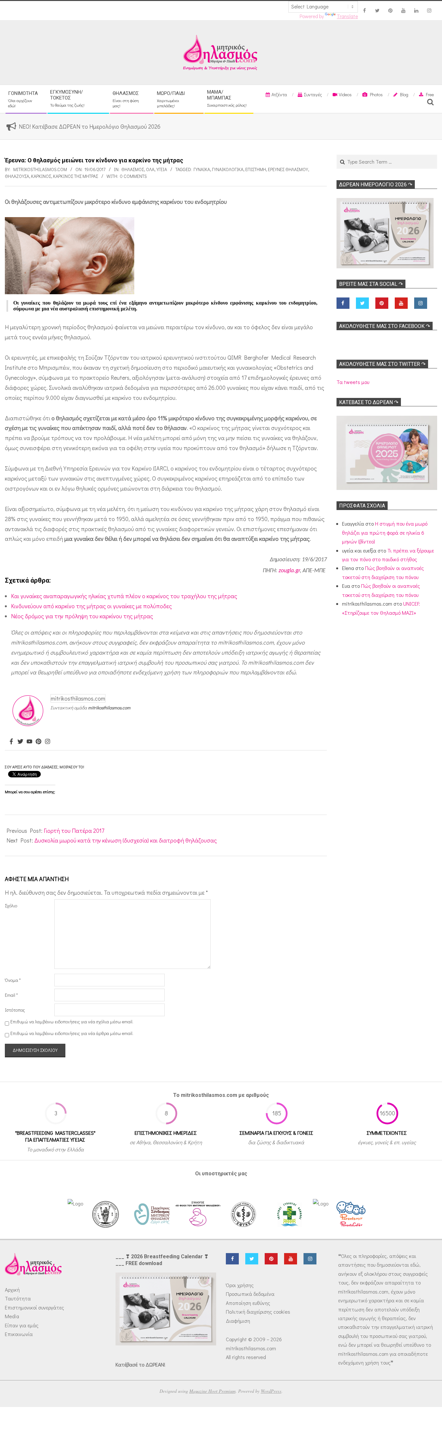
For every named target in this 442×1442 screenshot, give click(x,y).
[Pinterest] (38, 741)
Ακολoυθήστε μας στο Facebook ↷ (384, 326)
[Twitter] (20, 741)
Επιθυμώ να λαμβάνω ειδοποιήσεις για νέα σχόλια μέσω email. (71, 1021)
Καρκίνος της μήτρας (75, 176)
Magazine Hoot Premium (212, 1391)
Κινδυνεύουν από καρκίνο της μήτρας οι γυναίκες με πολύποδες (91, 606)
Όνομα (13, 980)
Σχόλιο (11, 905)
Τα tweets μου (353, 381)
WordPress (271, 1391)
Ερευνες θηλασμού (288, 169)
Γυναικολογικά (227, 169)
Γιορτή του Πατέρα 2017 (74, 830)
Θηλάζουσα (17, 176)
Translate (347, 16)
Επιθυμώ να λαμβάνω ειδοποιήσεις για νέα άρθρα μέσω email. (71, 1033)
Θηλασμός (132, 169)
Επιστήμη (255, 169)
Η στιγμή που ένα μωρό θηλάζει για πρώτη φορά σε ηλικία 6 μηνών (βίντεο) (384, 532)
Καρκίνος (41, 176)
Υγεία (161, 169)
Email (11, 995)
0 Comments (133, 176)
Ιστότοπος (15, 1010)
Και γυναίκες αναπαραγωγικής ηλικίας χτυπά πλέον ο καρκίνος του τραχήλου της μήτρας (124, 596)
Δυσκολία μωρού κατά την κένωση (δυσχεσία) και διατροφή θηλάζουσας (125, 840)
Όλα (150, 169)
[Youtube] (29, 741)
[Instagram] (47, 741)
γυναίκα (201, 169)
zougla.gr (289, 571)
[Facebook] (11, 741)
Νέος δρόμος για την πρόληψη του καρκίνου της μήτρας (82, 616)
